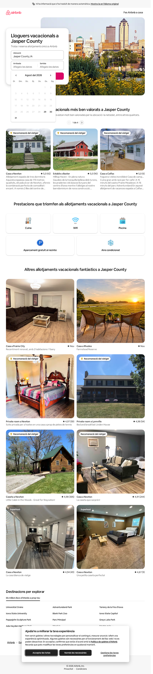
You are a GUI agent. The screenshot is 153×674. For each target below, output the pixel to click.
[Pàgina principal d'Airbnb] (13, 12)
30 (51, 111)
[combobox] (37, 56)
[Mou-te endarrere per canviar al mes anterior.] (16, 75)
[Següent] (81, 122)
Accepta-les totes (41, 652)
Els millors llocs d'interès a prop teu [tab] (23, 598)
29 (45, 111)
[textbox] (24, 67)
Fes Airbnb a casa (133, 12)
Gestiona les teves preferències (109, 654)
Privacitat (68, 669)
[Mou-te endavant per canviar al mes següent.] (50, 75)
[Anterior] (69, 122)
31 (16, 118)
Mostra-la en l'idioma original (105, 4)
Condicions (81, 669)
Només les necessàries (75, 652)
